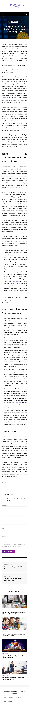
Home (4, 697)
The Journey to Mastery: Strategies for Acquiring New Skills (13, 678)
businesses (16, 281)
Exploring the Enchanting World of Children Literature (12, 656)
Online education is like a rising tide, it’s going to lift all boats (14, 634)
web (15, 86)
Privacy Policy (7, 701)
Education (14, 21)
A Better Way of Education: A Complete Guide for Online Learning (13, 613)
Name (3, 520)
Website (4, 536)
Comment (4, 505)
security (18, 402)
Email (3, 528)
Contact (11, 697)
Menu (14, 14)
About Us (19, 697)
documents (5, 97)
